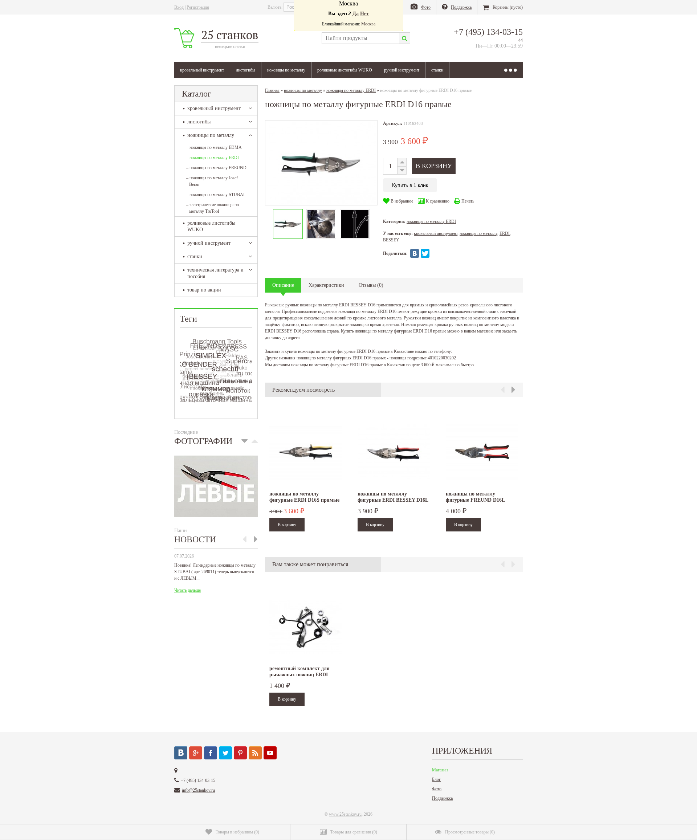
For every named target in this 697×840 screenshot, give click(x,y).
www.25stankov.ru (345, 814)
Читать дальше (187, 590)
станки (437, 70)
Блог (436, 779)
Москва (368, 23)
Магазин (440, 769)
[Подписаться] (255, 752)
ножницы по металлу (286, 70)
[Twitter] (425, 253)
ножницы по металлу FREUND (216, 167)
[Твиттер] (225, 752)
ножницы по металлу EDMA (214, 147)
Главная (272, 90)
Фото (436, 788)
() (237, 832)
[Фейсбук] (210, 752)
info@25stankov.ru (198, 790)
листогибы (245, 70)
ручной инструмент (401, 70)
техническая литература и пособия (215, 273)
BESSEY (391, 239)
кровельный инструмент (202, 70)
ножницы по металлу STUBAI (215, 194)
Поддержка (442, 798)
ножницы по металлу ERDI (212, 157)
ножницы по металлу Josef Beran (212, 181)
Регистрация (198, 7)
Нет (364, 13)
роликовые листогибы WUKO (344, 70)
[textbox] (360, 38)
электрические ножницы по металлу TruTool (212, 208)
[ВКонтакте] (414, 253)
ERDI (505, 233)
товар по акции (204, 290)
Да (355, 13)
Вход (179, 7)
